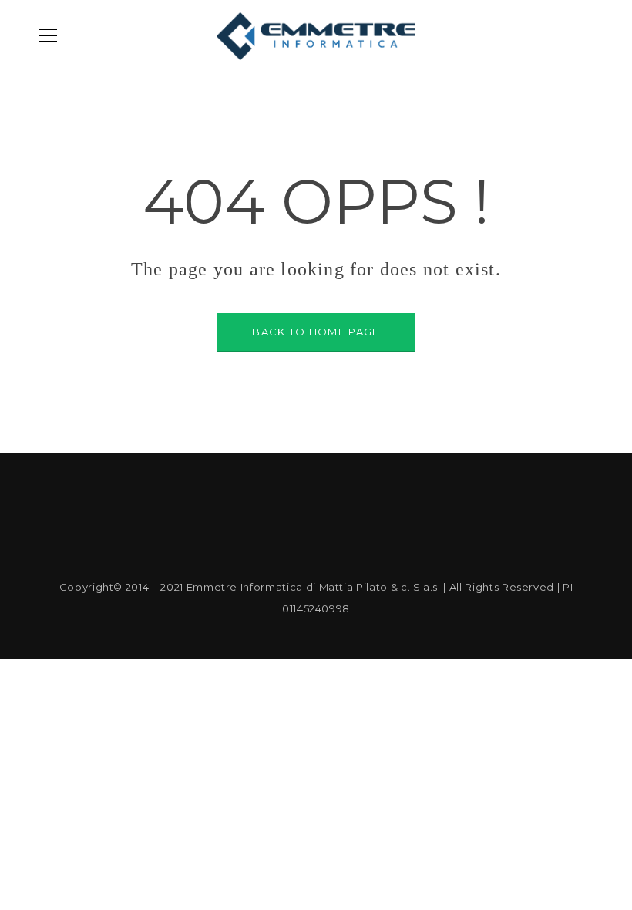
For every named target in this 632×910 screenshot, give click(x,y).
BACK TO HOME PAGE (315, 331)
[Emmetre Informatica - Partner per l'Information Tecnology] (316, 35)
